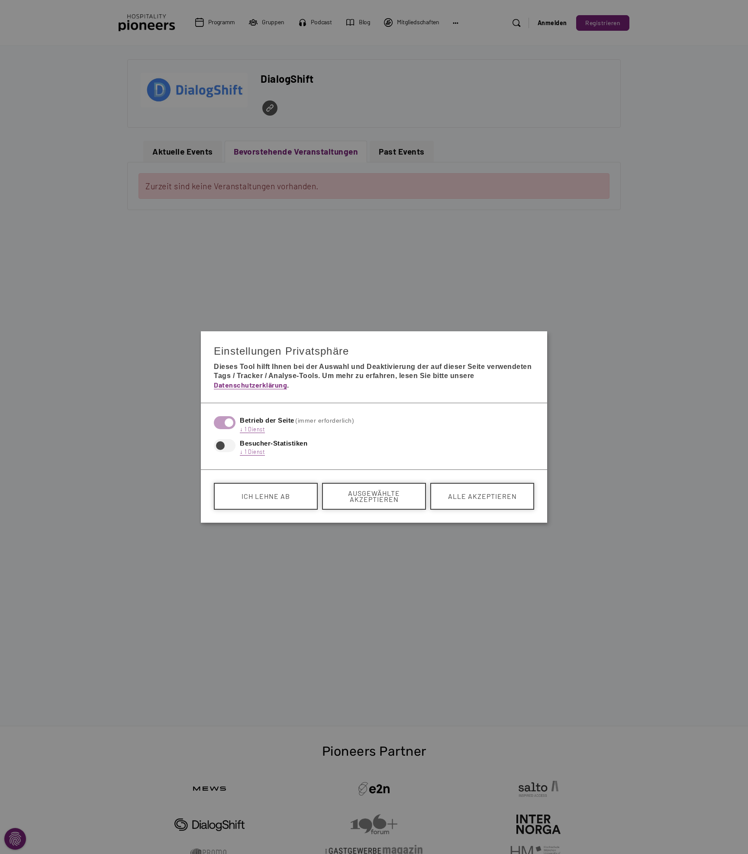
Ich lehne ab (266, 496)
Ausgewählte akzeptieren (374, 496)
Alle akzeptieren (482, 496)
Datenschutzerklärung (250, 385)
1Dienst (252, 429)
